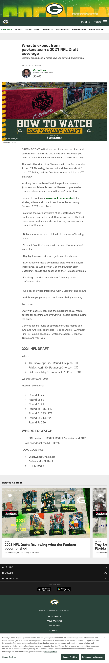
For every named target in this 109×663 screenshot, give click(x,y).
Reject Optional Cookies (92, 657)
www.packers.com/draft (60, 198)
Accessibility (54, 630)
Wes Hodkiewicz (39, 70)
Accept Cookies (70, 657)
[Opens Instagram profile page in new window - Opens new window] (39, 76)
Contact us (54, 626)
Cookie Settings (9, 657)
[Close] (104, 638)
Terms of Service (54, 621)
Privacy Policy (54, 616)
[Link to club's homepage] (5, 20)
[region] (54, 648)
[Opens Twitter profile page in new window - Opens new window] (34, 76)
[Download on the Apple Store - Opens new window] (44, 589)
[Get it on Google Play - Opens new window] (64, 590)
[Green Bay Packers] (54, 602)
